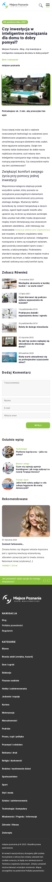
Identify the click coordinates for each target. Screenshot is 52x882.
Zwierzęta (7, 833)
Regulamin (7, 631)
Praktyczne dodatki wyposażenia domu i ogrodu (33, 314)
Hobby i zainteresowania (14, 688)
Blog (4, 620)
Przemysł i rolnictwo (12, 744)
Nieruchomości (9, 720)
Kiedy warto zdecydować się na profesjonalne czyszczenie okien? (34, 359)
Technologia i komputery (14, 808)
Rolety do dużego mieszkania (33, 327)
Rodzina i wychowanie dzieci (16, 768)
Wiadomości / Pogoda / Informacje (19, 816)
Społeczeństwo (9, 776)
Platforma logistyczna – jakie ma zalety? (31, 453)
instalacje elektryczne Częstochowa (32, 230)
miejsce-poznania (11, 65)
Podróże (6, 728)
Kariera (5, 704)
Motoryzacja (8, 712)
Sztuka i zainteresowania (14, 800)
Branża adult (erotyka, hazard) (17, 656)
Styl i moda (7, 792)
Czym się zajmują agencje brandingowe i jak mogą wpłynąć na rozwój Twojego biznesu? (33, 469)
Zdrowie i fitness (10, 824)
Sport (4, 784)
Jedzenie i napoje (11, 696)
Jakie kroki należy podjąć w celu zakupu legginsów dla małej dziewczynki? (31, 485)
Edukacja (6, 672)
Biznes (5, 648)
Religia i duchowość (12, 760)
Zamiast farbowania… (13, 544)
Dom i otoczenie (10, 59)
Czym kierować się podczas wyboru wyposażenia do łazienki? (33, 300)
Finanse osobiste (10, 680)
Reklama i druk (9, 752)
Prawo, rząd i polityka (13, 736)
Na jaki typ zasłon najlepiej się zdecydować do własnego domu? (34, 344)
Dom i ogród (8, 664)
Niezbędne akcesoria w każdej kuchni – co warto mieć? (34, 284)
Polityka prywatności (12, 625)
